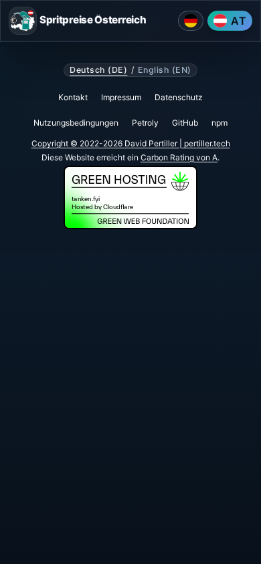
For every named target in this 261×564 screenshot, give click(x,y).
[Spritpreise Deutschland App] (190, 21)
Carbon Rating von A (179, 157)
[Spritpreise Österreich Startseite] (23, 21)
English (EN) (164, 70)
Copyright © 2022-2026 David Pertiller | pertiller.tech (130, 143)
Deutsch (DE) (98, 70)
